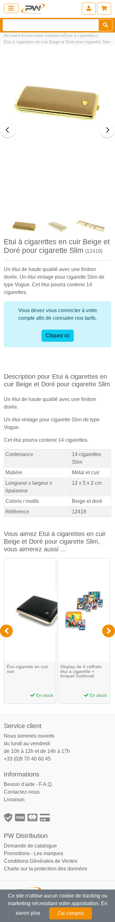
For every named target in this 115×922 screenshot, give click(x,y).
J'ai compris (70, 913)
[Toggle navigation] (11, 8)
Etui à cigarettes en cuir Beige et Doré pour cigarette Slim (57, 41)
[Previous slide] (7, 130)
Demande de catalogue (30, 845)
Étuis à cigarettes (79, 35)
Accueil (11, 35)
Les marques (48, 853)
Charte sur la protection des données (45, 868)
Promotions (17, 853)
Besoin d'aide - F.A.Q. (28, 784)
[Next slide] (107, 130)
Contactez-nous (22, 792)
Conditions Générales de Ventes (40, 861)
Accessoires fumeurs (40, 35)
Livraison (14, 799)
